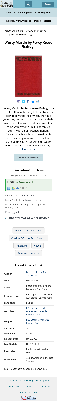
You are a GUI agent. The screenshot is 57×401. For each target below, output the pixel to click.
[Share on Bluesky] (32, 101)
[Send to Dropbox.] (8, 188)
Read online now (29, 157)
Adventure (21, 245)
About (10, 12)
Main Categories (42, 20)
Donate (48, 4)
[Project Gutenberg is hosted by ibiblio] (28, 399)
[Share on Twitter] (23, 101)
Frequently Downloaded (18, 20)
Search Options (43, 12)
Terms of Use (29, 386)
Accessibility (44, 386)
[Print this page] (37, 101)
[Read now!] (28, 96)
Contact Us (25, 392)
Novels (37, 245)
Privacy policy (42, 380)
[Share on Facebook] (28, 101)
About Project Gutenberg (21, 380)
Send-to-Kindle (27, 195)
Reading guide (12, 212)
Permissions (14, 386)
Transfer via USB (33, 200)
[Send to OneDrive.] (17, 188)
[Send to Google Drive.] (13, 188)
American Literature (28, 253)
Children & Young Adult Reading (28, 238)
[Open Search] (28, 4)
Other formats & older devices (28, 218)
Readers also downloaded (28, 230)
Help (36, 392)
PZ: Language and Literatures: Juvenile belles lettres (36, 311)
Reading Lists (25, 12)
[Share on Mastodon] (18, 101)
